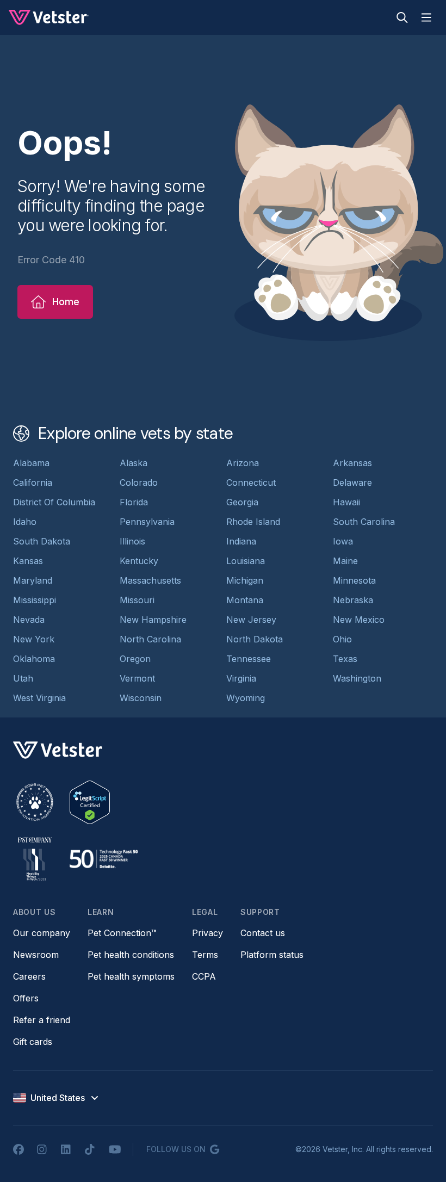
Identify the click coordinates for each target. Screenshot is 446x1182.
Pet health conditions (131, 954)
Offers (26, 998)
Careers (29, 976)
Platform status (271, 954)
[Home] (49, 17)
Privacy (207, 932)
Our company (41, 932)
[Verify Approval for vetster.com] (89, 802)
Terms (205, 954)
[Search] (402, 17)
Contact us (262, 932)
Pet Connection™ (122, 932)
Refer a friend (41, 1019)
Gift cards (32, 1041)
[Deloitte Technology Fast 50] (103, 858)
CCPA (204, 976)
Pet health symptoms (131, 976)
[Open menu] (426, 17)
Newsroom (36, 954)
